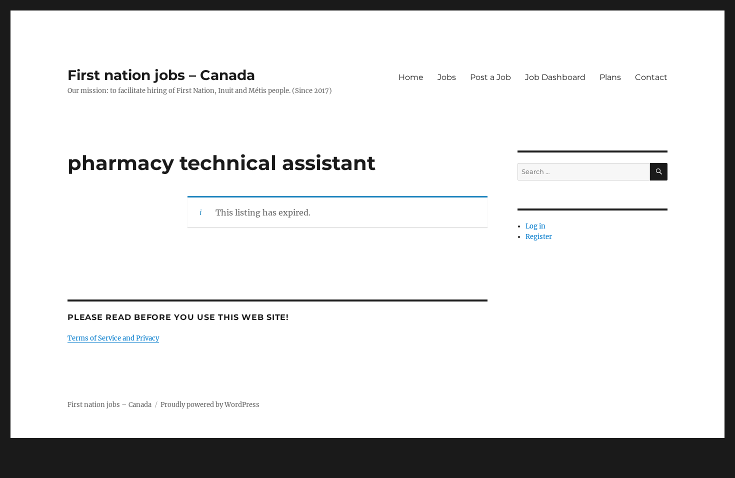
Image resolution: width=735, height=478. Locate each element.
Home (411, 77)
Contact (651, 77)
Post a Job (490, 77)
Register (539, 236)
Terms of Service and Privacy (113, 338)
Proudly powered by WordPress (210, 404)
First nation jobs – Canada (161, 75)
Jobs (447, 77)
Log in (536, 226)
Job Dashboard (555, 77)
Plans (610, 77)
